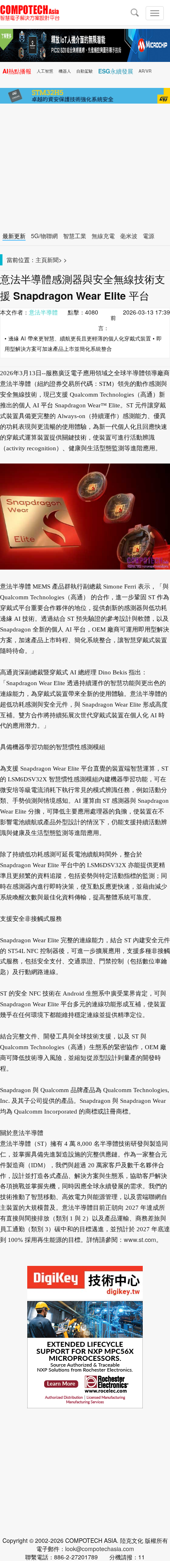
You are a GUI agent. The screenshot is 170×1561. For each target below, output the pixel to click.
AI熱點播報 (16, 71)
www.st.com (140, 1239)
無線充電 (103, 236)
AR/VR (145, 71)
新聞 (53, 259)
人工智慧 (45, 71)
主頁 (41, 259)
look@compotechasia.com (99, 1548)
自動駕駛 (84, 71)
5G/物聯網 (44, 236)
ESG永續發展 (115, 71)
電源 (148, 236)
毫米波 (128, 236)
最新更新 (14, 236)
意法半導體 (43, 312)
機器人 (65, 71)
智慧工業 (74, 236)
